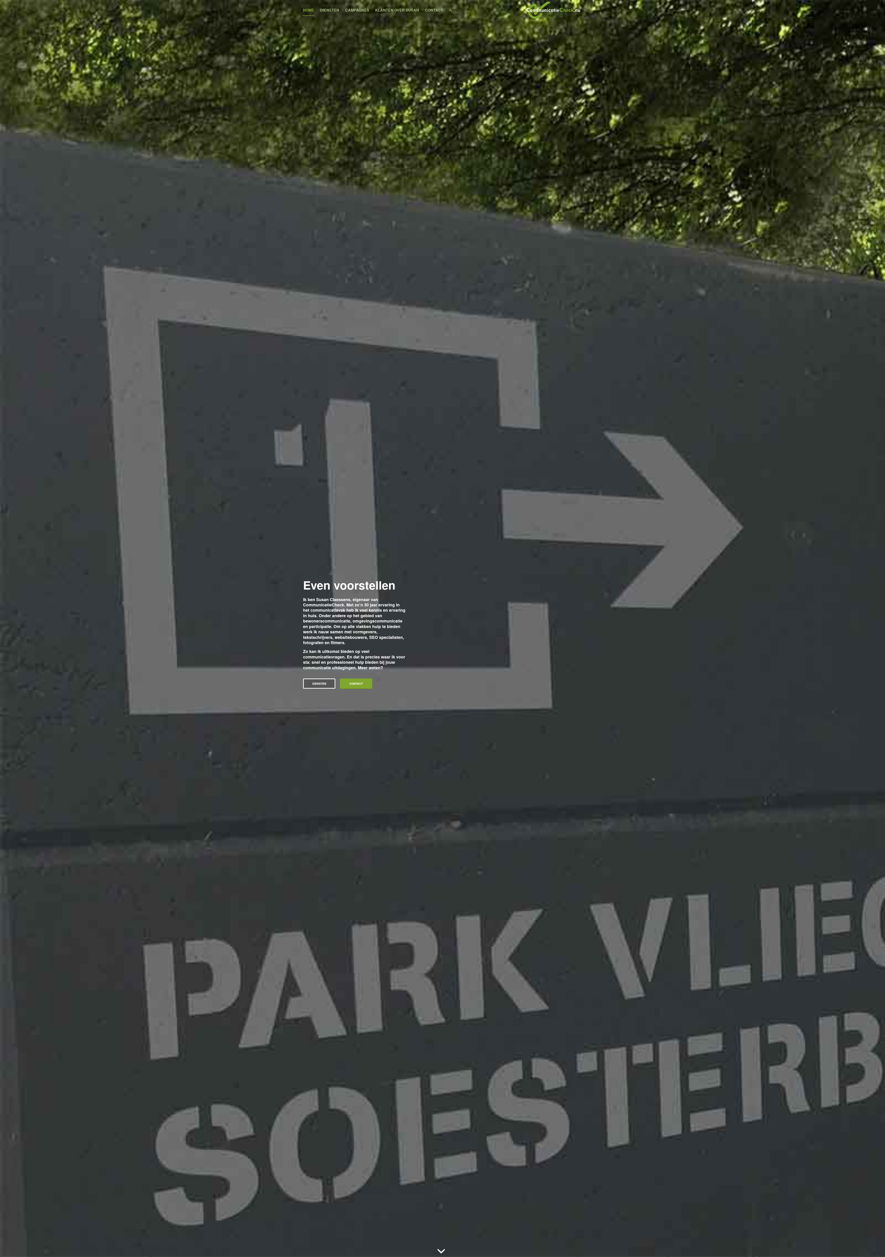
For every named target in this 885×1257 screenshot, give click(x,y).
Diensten (319, 683)
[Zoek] (450, 10)
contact (356, 683)
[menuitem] (308, 10)
